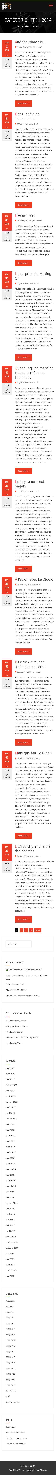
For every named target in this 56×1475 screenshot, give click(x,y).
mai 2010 (10, 1276)
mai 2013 (10, 1208)
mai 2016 (10, 1158)
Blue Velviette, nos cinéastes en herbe (30, 664)
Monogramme (20, 1020)
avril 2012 (10, 1231)
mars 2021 (11, 1107)
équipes (20, 584)
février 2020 (11, 1118)
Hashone (29, 1470)
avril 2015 (10, 1180)
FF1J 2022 (10, 1385)
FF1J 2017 (10, 1357)
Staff (36, 124)
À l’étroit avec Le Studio (34, 579)
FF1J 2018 (10, 1362)
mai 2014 (10, 1197)
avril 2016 (10, 1163)
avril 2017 (10, 1146)
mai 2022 (10, 1090)
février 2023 (11, 1085)
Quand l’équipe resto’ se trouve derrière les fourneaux (34, 373)
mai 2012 (10, 1225)
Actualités (20, 47)
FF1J (7, 59)
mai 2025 (10, 1068)
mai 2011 (10, 1259)
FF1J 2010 (10, 1317)
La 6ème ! (23, 1026)
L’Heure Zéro (25, 215)
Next (38, 930)
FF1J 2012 (10, 1329)
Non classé (37, 47)
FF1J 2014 (28, 47)
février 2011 (11, 1270)
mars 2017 (11, 1152)
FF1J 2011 (10, 1323)
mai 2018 (10, 1130)
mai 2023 (10, 1079)
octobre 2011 (12, 1247)
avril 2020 (10, 1113)
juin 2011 (10, 1253)
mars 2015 (11, 1186)
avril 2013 (10, 1214)
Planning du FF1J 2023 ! (16, 990)
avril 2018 (10, 1135)
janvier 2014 (11, 1203)
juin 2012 (10, 1219)
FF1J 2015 (10, 1345)
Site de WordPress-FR (16, 1443)
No (6, 65)
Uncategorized (12, 1402)
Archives (10, 1306)
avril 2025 (10, 1073)
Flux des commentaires (16, 1438)
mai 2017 (10, 1141)
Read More (23, 103)
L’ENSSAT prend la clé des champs (32, 848)
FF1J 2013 (10, 1334)
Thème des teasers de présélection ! (22, 995)
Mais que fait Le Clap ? (33, 753)
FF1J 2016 (10, 1351)
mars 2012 (11, 1236)
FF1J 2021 (10, 1379)
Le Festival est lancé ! (15, 984)
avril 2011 (10, 1264)
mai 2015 (10, 1174)
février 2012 (11, 1242)
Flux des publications (15, 1432)
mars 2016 (11, 1169)
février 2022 (11, 1101)
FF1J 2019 (10, 1368)
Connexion (10, 1427)
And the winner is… (30, 42)
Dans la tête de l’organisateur (27, 116)
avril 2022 (10, 1096)
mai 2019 (10, 1124)
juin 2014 (10, 1191)
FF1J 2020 (10, 1373)
